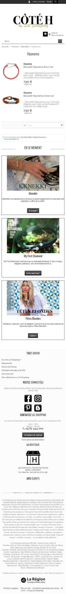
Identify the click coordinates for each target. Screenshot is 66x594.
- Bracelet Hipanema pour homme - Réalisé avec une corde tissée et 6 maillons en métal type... (42, 104)
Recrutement (7, 374)
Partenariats (7, 363)
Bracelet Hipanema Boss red (38, 67)
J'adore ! (33, 335)
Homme (15, 47)
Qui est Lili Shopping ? (11, 360)
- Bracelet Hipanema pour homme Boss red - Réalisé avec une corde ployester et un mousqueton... (41, 75)
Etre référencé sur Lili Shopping (15, 377)
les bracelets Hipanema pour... (34, 137)
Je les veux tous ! (33, 273)
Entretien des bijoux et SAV (13, 370)
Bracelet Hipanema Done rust (39, 96)
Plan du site (25, 588)
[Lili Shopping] (33, 20)
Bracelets (25, 47)
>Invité (48, 2)
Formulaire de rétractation (33, 440)
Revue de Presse (9, 367)
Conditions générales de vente (46, 588)
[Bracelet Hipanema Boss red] (11, 71)
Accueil (5, 47)
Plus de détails (10, 139)
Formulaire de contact (33, 434)
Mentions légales (10, 588)
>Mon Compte (38, 1)
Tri (25, 125)
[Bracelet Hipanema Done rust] (11, 100)
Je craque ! (33, 210)
